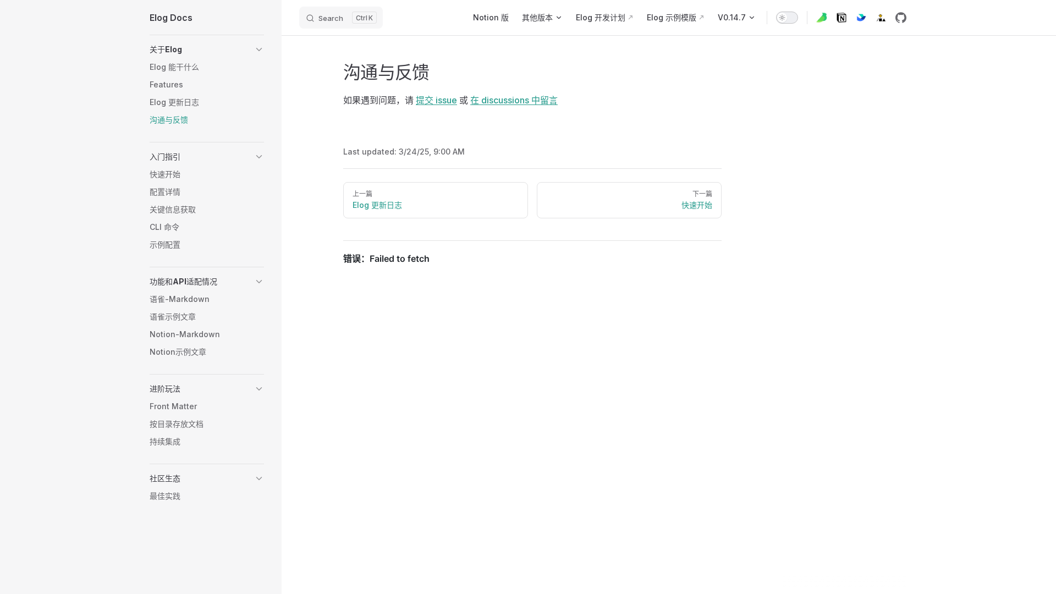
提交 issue (436, 100)
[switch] (787, 18)
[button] (207, 49)
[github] (901, 18)
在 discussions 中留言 (514, 100)
